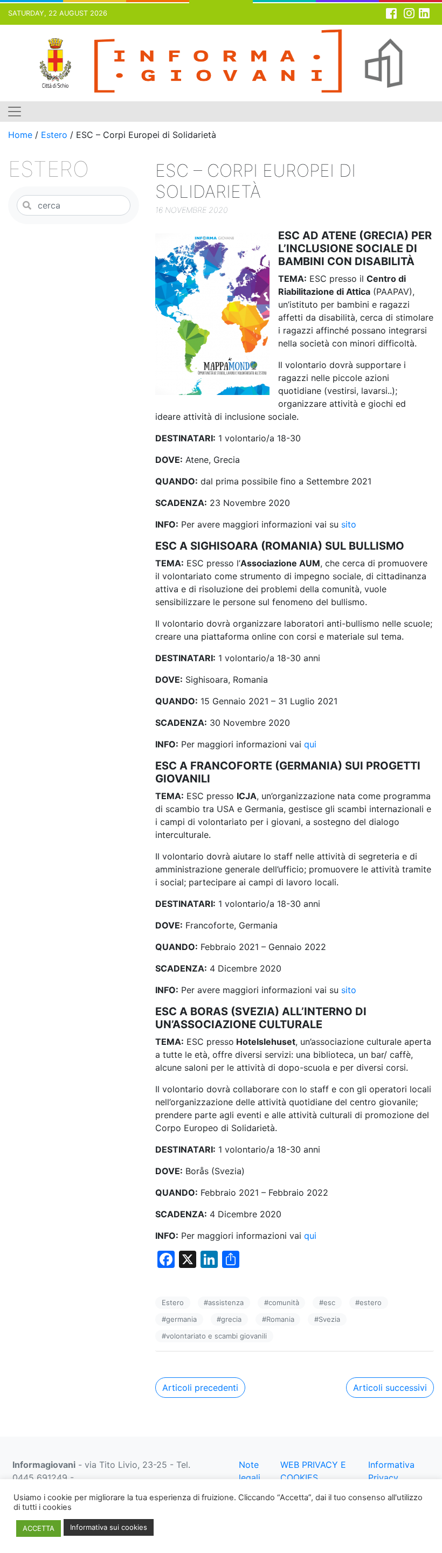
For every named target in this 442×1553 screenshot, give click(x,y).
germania (181, 1319)
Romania (280, 1319)
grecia (231, 1319)
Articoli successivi (390, 1387)
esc (329, 1302)
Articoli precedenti (200, 1387)
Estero (54, 134)
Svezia (329, 1319)
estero (371, 1302)
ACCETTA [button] (38, 1528)
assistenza (226, 1302)
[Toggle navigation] (14, 111)
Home (20, 134)
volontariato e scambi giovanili (216, 1336)
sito (348, 524)
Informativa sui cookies (108, 1527)
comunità (283, 1302)
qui (310, 744)
